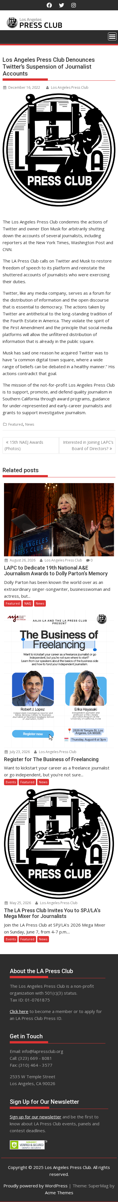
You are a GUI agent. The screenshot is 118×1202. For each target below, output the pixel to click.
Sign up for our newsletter (35, 1117)
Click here (19, 1011)
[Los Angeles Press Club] (59, 27)
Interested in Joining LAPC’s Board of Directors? (88, 445)
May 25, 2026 (20, 902)
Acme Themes (59, 1192)
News (29, 424)
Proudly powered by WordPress (35, 1186)
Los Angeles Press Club (69, 87)
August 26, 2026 (22, 560)
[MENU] (112, 36)
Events (11, 782)
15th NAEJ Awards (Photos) (24, 445)
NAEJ (27, 603)
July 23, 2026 (19, 751)
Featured (15, 424)
